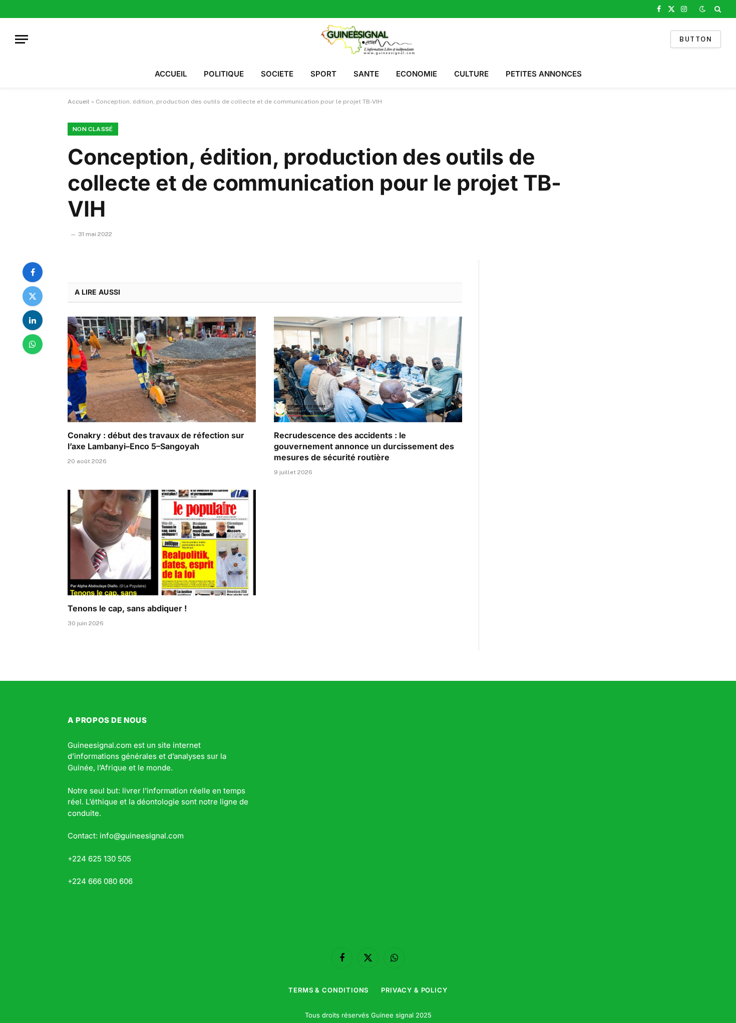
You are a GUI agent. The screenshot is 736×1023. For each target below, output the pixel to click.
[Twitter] (33, 296)
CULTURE (471, 74)
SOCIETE (277, 74)
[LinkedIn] (33, 320)
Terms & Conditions (328, 990)
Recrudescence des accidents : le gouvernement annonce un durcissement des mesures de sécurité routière (364, 446)
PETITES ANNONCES (544, 74)
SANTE (366, 74)
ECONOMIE (416, 74)
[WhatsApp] (33, 344)
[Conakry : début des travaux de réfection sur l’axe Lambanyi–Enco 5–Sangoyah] (162, 370)
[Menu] (21, 39)
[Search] (716, 9)
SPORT (323, 74)
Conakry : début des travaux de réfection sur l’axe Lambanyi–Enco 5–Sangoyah (156, 440)
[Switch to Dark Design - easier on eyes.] (702, 9)
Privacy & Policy (414, 990)
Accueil (79, 101)
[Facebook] (33, 272)
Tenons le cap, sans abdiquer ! (127, 608)
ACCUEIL (171, 74)
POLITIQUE (224, 74)
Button (695, 39)
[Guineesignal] (368, 39)
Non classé (93, 129)
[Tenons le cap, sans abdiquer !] (162, 543)
